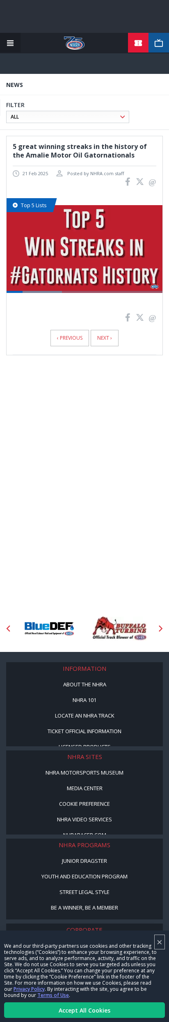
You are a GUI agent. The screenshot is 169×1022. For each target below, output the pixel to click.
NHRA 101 (84, 700)
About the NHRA (84, 684)
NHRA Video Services (84, 819)
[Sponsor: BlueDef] (49, 628)
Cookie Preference (84, 803)
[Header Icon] (10, 43)
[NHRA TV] (158, 43)
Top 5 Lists (34, 205)
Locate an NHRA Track (84, 715)
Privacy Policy (29, 988)
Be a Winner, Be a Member (84, 907)
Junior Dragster (84, 860)
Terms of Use (53, 995)
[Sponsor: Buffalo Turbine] (119, 628)
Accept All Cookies (84, 1010)
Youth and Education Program (84, 876)
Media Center (85, 788)
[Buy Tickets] (138, 43)
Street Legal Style (84, 892)
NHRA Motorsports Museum (84, 772)
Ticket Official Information (84, 731)
